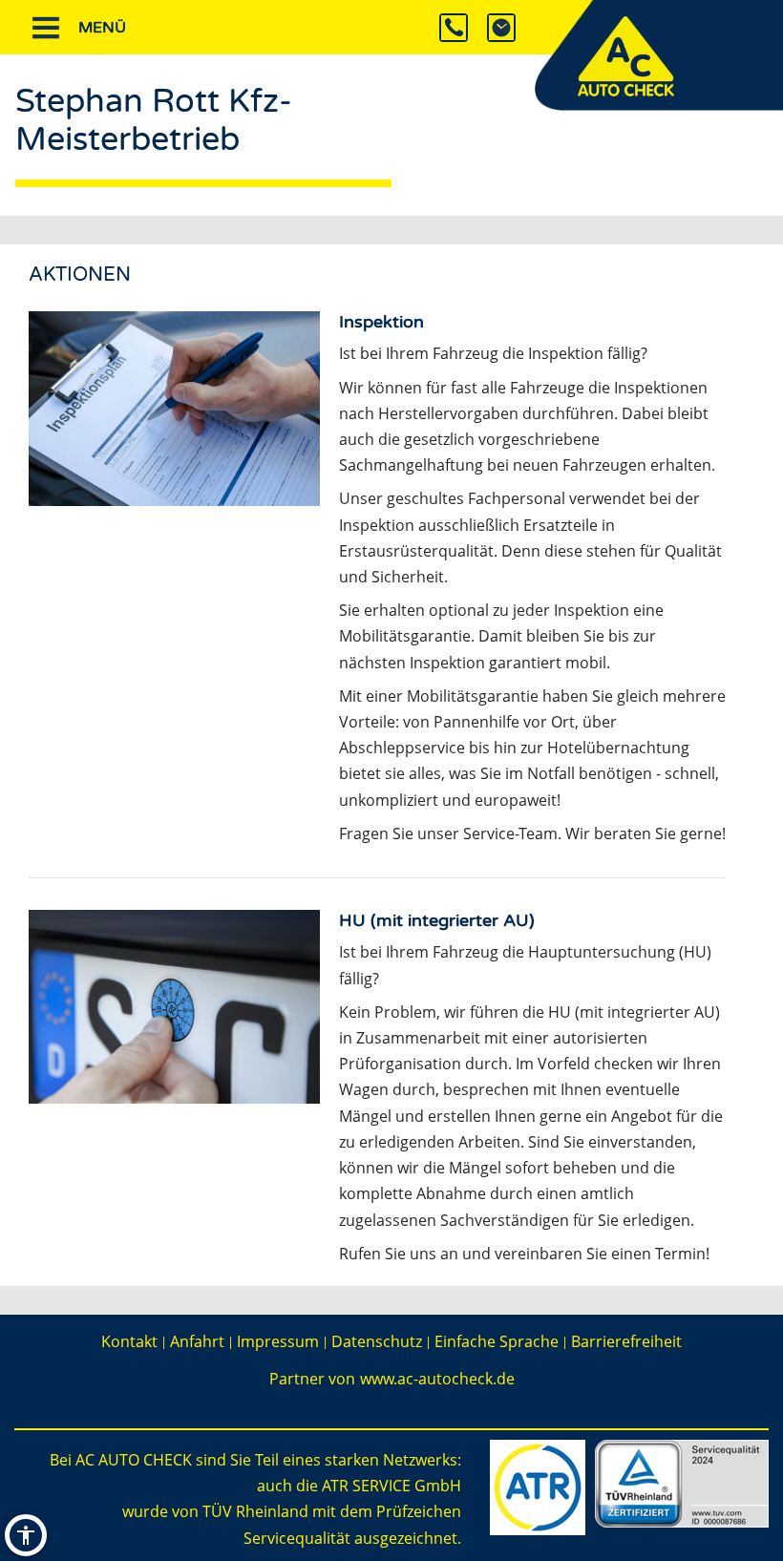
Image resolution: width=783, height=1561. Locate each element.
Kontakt (129, 1341)
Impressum (278, 1341)
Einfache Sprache (496, 1341)
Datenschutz (376, 1341)
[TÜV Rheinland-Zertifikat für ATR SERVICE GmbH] (682, 1481)
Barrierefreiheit (626, 1341)
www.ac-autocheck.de (437, 1378)
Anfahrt (197, 1341)
